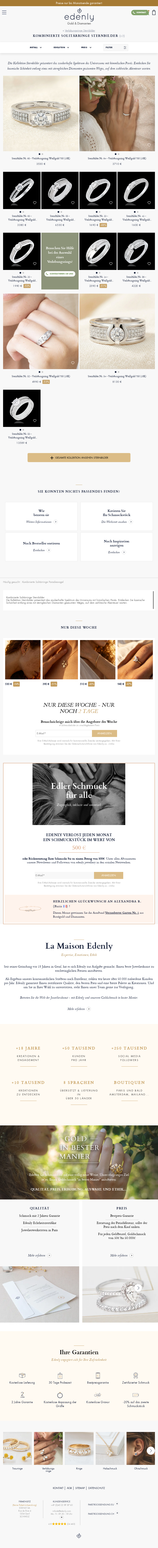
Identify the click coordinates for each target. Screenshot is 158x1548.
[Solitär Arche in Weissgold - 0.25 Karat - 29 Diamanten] (136, 190)
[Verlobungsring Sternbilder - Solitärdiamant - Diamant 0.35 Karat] (117, 331)
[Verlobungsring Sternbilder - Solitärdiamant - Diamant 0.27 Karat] (60, 190)
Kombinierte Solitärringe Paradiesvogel (43, 582)
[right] (138, 1288)
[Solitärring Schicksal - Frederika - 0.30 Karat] (136, 251)
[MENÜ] (5, 12)
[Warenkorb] (154, 12)
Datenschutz (96, 1488)
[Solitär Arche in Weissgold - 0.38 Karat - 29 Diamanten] (21, 251)
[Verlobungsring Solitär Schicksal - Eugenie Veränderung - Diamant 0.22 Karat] (98, 251)
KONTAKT (58, 1488)
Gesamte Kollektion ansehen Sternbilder (81, 457)
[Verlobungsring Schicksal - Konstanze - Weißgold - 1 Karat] (21, 408)
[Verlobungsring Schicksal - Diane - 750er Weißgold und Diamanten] (117, 113)
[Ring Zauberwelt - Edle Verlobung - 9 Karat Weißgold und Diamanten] (21, 190)
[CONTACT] (61, 1517)
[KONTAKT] (146, 12)
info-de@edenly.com (61, 1511)
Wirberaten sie (38, 516)
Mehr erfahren (76, 1009)
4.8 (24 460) (61, 1524)
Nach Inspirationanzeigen (116, 547)
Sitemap (80, 1488)
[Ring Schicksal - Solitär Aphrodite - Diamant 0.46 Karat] (41, 331)
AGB (69, 1488)
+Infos (111, 743)
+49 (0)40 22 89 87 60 (62, 1505)
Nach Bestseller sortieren (41, 547)
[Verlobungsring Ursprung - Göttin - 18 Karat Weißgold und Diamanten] (41, 113)
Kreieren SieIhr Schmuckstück (115, 516)
